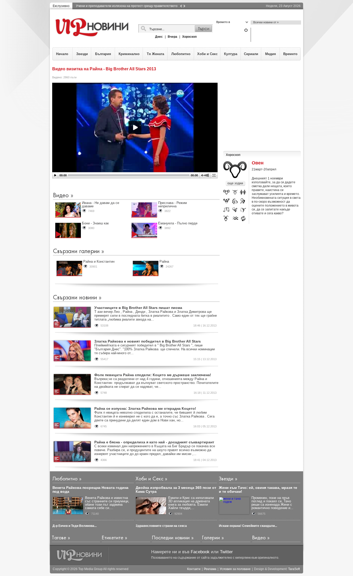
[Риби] (244, 218)
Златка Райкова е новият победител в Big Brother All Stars (147, 341)
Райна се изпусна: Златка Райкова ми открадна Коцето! (145, 408)
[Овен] (226, 193)
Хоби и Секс (207, 54)
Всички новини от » (266, 22)
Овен (258, 163)
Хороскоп (189, 37)
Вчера (172, 37)
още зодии (235, 183)
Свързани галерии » (78, 251)
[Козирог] (226, 218)
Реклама (210, 569)
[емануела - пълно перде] (144, 230)
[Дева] (243, 201)
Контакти (194, 569)
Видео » (63, 196)
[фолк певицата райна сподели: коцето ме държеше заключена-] (72, 384)
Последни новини (171, 538)
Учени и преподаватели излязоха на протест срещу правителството (127, 5)
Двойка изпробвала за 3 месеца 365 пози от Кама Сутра (176, 490)
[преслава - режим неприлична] (144, 210)
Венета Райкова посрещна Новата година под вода (90, 490)
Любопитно (180, 54)
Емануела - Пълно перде (177, 223)
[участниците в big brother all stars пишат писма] (72, 317)
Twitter (226, 551)
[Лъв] (235, 201)
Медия (270, 54)
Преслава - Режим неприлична (172, 204)
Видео (259, 538)
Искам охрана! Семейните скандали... (248, 526)
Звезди (82, 54)
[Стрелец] (243, 210)
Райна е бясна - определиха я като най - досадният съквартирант (154, 442)
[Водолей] (235, 218)
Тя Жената (155, 54)
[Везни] (226, 210)
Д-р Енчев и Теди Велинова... (74, 526)
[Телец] (235, 193)
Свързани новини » (77, 298)
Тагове (59, 538)
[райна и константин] (69, 268)
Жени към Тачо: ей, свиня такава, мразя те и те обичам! (258, 490)
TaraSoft (294, 569)
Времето (290, 54)
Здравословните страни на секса (161, 526)
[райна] (145, 268)
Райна (164, 261)
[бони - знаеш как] (68, 230)
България (103, 54)
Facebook (200, 551)
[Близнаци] (243, 193)
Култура (230, 54)
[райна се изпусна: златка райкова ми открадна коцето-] (72, 418)
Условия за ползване (235, 569)
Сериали (251, 54)
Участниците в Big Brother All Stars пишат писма (138, 308)
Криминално (129, 54)
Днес (159, 37)
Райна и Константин (98, 261)
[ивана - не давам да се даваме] (68, 210)
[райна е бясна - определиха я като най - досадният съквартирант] (72, 451)
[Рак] (226, 201)
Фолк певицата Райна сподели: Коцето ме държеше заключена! (152, 375)
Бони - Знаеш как (95, 223)
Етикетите (112, 538)
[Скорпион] (236, 210)
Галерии (211, 538)
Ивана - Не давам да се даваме (100, 204)
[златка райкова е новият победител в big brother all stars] (72, 350)
